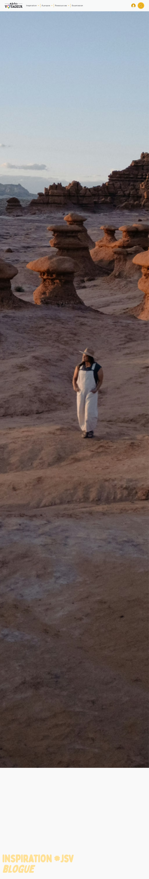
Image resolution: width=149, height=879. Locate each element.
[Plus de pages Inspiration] (38, 5)
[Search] (141, 5)
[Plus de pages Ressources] (68, 5)
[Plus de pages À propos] (52, 5)
